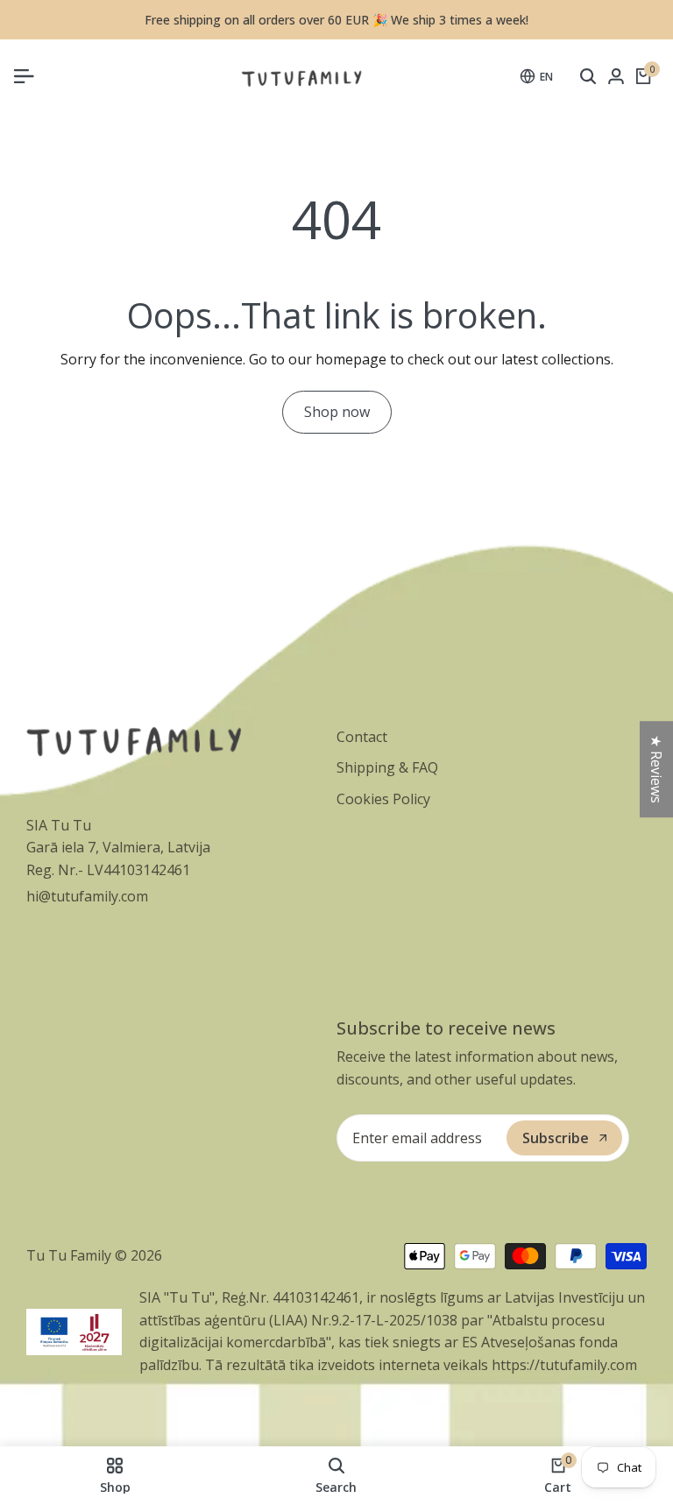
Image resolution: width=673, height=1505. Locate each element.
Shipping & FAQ (387, 767)
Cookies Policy (383, 799)
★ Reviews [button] (656, 769)
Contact (361, 736)
